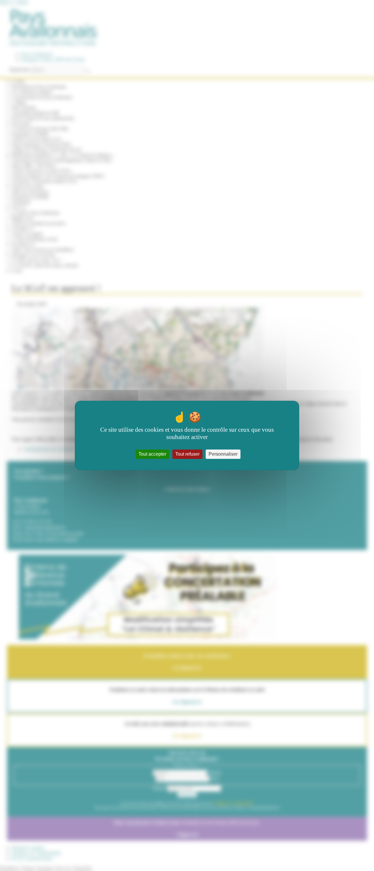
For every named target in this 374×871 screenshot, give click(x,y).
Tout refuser (187, 454)
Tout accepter (152, 454)
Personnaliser (223, 454)
